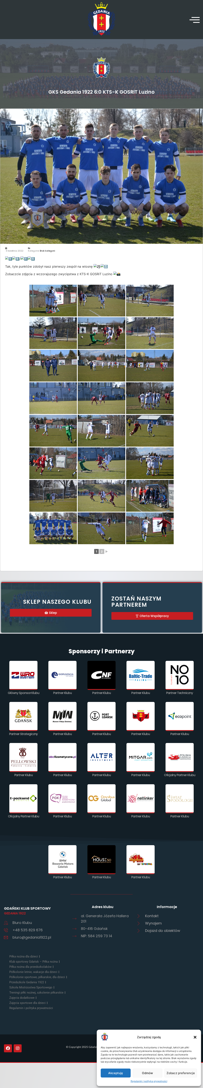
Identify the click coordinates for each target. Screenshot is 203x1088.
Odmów (147, 1073)
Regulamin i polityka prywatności (149, 1081)
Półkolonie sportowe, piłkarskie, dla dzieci (37, 977)
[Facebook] (8, 1048)
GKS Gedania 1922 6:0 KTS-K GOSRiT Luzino (101, 91)
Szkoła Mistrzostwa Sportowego (30, 987)
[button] (195, 1037)
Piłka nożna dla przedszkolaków (30, 967)
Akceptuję (115, 1073)
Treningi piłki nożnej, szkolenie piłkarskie (36, 992)
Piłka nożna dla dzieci (23, 956)
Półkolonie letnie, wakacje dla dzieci (33, 972)
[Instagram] (18, 1048)
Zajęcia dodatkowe (21, 998)
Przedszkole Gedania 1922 (26, 982)
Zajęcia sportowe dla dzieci (27, 1003)
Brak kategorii (47, 250)
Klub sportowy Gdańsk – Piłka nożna (33, 961)
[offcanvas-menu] (194, 20)
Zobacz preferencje (181, 1073)
